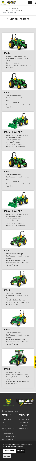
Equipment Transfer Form (8, 436)
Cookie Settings (9, 451)
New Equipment (13, 8)
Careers (4, 422)
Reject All (7, 456)
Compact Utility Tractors (13, 10)
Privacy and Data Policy (8, 433)
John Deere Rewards (7, 439)
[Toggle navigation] (30, 3)
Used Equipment (23, 422)
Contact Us (5, 425)
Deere (3, 8)
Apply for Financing (24, 419)
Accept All (20, 451)
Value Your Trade (23, 428)
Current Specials (6, 419)
